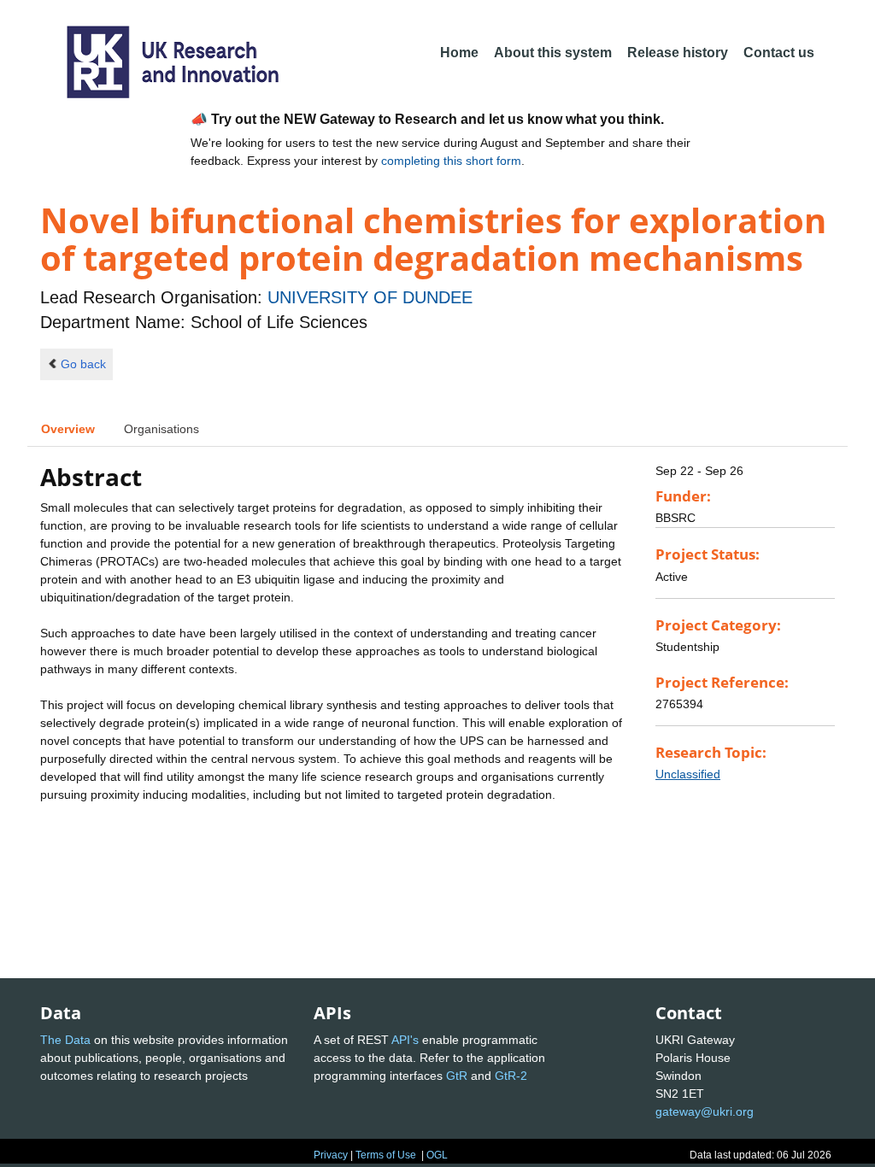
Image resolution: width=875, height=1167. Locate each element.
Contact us (778, 52)
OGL (437, 1155)
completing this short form (451, 160)
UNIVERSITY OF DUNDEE (370, 297)
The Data (65, 1040)
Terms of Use (385, 1155)
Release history (677, 52)
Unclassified (687, 774)
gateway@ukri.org (704, 1111)
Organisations (161, 429)
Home (459, 52)
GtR (456, 1075)
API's (405, 1040)
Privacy (331, 1155)
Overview (68, 429)
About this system (553, 52)
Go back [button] (83, 364)
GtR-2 (511, 1075)
